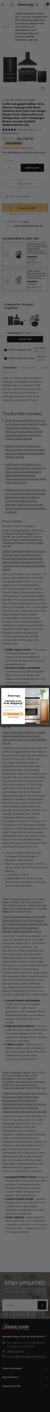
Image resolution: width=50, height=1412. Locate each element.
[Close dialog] (47, 689)
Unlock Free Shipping (13, 714)
